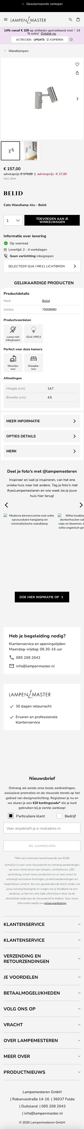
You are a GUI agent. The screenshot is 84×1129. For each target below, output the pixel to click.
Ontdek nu (48, 33)
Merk (11, 451)
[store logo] (31, 19)
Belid (46, 301)
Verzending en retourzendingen (26, 958)
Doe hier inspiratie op (39, 597)
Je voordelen (21, 977)
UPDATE (39, 39)
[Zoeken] (70, 19)
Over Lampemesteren (31, 1040)
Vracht (13, 1025)
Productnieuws (24, 1072)
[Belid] (26, 193)
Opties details (21, 436)
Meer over (17, 1056)
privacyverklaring (55, 903)
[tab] (42, 924)
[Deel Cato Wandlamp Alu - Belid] (77, 72)
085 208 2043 (28, 657)
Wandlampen (18, 51)
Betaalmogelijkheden (32, 993)
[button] (10, 150)
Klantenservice (24, 924)
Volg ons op (20, 1009)
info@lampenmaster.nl (35, 665)
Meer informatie (23, 420)
